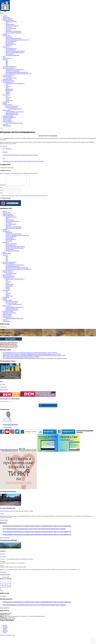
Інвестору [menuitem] (5, 631)
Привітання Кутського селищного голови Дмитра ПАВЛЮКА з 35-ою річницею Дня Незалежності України (29, 354)
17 (0, 585)
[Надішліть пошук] (13, 128)
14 (7, 583)
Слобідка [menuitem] (8, 93)
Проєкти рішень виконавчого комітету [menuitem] (15, 51)
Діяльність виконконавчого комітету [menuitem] (15, 52)
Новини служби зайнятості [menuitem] (12, 25)
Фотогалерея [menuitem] (6, 94)
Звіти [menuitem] (7, 23)
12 (4, 583)
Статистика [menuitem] (9, 27)
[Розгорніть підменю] (14, 20)
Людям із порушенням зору (49, 405)
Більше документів (5, 537)
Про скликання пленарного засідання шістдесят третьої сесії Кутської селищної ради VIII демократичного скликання (34, 528)
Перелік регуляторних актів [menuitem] (13, 70)
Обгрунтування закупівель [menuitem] (15, 109)
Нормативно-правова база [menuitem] (12, 55)
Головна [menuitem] (5, 15)
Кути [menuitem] (7, 85)
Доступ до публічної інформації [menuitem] (14, 32)
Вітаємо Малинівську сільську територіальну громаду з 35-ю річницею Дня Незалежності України (27, 352)
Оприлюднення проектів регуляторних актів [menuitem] (17, 72)
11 (2, 583)
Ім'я (1, 187)
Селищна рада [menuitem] (6, 35)
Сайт (1, 193)
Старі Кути (3, 551)
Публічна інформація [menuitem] (8, 20)
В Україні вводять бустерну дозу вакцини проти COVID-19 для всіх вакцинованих (23, 161)
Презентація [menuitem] (9, 45)
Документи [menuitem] (5, 46)
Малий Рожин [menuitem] (9, 90)
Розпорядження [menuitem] (10, 54)
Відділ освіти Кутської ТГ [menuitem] (12, 106)
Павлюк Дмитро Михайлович (10, 424)
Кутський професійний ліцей (7, 508)
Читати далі (3, 572)
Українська (6, 401)
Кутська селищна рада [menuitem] (11, 107)
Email (2, 190)
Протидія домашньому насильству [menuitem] (14, 123)
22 (8, 585)
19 (4, 585)
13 (5, 583)
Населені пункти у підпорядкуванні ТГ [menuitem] (15, 83)
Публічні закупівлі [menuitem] (7, 104)
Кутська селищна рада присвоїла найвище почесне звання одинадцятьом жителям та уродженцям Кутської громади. (32, 358)
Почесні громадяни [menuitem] (7, 18)
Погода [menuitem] (4, 632)
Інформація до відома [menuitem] (11, 21)
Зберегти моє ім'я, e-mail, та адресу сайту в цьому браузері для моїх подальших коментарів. (24, 195)
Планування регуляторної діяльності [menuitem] (15, 69)
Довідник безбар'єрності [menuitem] (12, 114)
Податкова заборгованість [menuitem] (10, 66)
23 (10, 585)
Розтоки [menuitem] (8, 92)
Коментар (3, 185)
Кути (1, 381)
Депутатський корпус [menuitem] (11, 41)
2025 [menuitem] (7, 62)
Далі (3, 158)
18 (2, 585)
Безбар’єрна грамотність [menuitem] (12, 113)
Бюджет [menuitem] (5, 628)
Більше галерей (4, 389)
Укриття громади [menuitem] (7, 120)
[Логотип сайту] (5, 11)
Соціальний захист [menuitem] (7, 121)
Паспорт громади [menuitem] (7, 118)
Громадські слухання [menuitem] (8, 116)
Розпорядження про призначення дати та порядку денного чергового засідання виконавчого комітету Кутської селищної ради (37, 526)
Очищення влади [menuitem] (10, 24)
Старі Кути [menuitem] (8, 86)
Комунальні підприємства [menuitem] (9, 117)
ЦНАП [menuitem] (4, 56)
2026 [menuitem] (7, 61)
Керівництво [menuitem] (9, 37)
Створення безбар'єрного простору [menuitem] (15, 111)
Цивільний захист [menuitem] (7, 79)
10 (0, 583)
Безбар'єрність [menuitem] (6, 110)
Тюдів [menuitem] (7, 87)
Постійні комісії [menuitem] (9, 42)
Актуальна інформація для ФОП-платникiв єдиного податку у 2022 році (20, 155)
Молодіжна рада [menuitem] (7, 58)
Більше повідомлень (5, 574)
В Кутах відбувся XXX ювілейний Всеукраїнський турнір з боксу (18, 357)
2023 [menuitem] (7, 65)
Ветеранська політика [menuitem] (8, 80)
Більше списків (4, 520)
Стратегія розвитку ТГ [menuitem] (8, 75)
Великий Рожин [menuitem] (9, 89)
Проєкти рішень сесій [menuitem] (11, 48)
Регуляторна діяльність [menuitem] (9, 68)
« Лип (1, 590)
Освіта (2, 513)
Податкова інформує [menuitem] (11, 28)
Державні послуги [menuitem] (7, 76)
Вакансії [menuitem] (5, 103)
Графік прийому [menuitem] (7, 125)
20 (5, 585)
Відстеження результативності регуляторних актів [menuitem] (18, 73)
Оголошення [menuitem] (6, 101)
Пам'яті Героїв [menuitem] (6, 17)
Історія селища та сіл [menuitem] (8, 82)
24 (0, 587)
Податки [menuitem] (5, 59)
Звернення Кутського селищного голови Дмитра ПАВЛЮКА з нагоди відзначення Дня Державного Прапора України (32, 355)
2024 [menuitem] (7, 63)
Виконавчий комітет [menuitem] (11, 44)
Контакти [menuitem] (5, 124)
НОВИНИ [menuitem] (5, 34)
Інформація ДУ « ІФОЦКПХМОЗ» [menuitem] (13, 31)
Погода (10, 148)
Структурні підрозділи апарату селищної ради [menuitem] (17, 39)
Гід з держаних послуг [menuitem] (11, 78)
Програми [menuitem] (8, 30)
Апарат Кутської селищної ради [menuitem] (14, 38)
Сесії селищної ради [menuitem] (11, 49)
